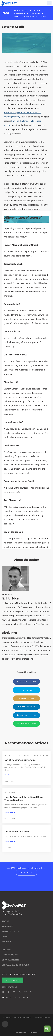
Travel (43, 16)
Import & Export (30, 16)
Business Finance (21, 13)
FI (27, 997)
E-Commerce (37, 13)
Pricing (6, 950)
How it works (10, 955)
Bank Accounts (20, 10)
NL (20, 997)
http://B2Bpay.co (26, 615)
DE (7, 997)
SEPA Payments (10, 960)
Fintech (17, 16)
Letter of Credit (21, 1032)
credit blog (33, 1032)
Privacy (6, 941)
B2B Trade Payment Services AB (20, 1017)
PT (24, 997)
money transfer (11, 792)
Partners (7, 926)
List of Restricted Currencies (19, 760)
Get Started (26, 873)
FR (16, 997)
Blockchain (35, 10)
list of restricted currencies (17, 755)
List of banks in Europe (16, 831)
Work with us (10, 931)
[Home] (9, 3)
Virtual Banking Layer (15, 965)
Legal (5, 936)
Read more (8, 775)
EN (3, 997)
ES (11, 997)
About (5, 921)
